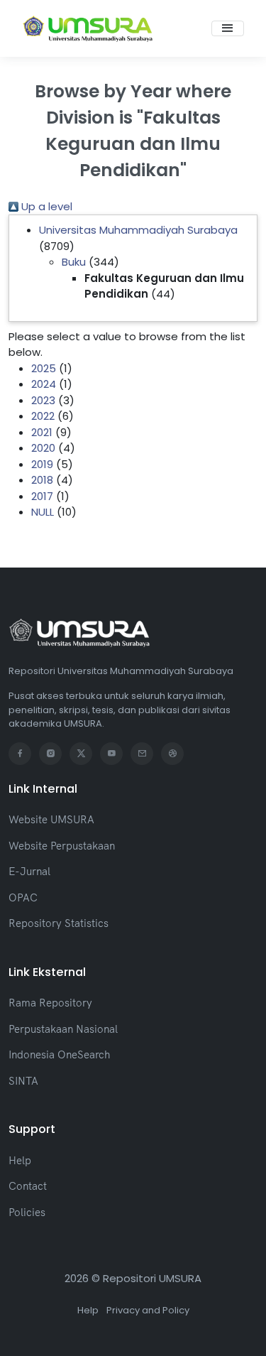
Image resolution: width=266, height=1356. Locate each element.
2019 (42, 464)
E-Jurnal (29, 871)
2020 (43, 447)
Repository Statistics (59, 923)
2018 (42, 479)
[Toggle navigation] (227, 28)
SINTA (23, 1080)
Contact (28, 1186)
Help (20, 1160)
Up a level (45, 206)
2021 (41, 432)
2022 (43, 415)
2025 (43, 368)
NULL (42, 511)
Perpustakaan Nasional (63, 1029)
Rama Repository (50, 1002)
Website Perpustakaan (62, 845)
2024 (43, 383)
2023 (43, 400)
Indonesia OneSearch (59, 1054)
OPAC (23, 897)
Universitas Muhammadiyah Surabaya (138, 229)
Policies (27, 1212)
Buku (74, 261)
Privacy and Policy (147, 1310)
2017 (42, 496)
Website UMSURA (51, 819)
